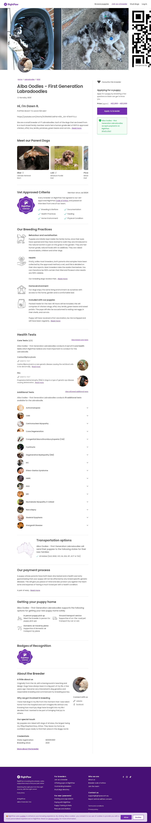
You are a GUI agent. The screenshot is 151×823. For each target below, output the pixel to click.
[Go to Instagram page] (127, 776)
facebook (79, 704)
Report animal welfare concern (100, 799)
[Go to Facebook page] (123, 776)
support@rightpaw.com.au (98, 796)
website (79, 701)
